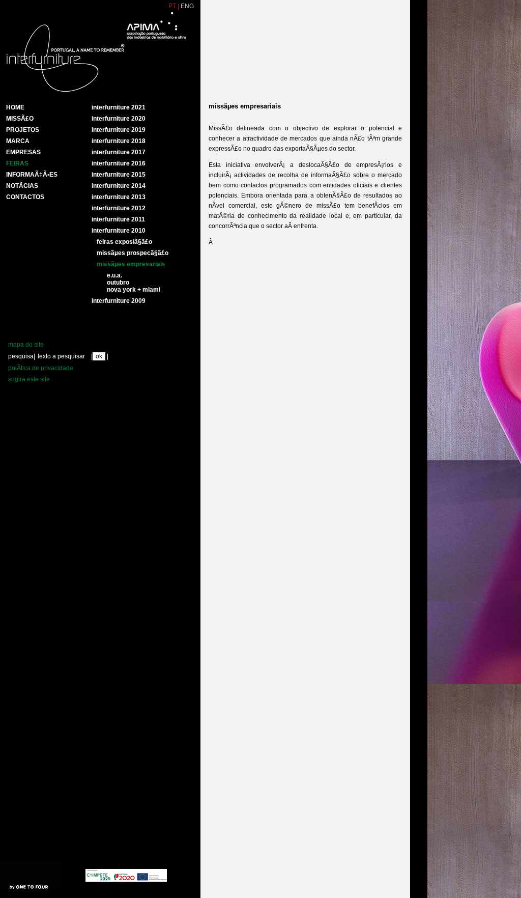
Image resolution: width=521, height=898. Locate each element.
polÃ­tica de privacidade (40, 368)
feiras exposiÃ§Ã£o (124, 241)
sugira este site (29, 379)
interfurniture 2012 (119, 208)
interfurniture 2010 (119, 230)
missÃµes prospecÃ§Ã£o (132, 253)
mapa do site (26, 344)
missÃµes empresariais (131, 264)
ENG (187, 6)
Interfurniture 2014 (119, 185)
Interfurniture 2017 (119, 152)
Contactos (25, 197)
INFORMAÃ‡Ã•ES (31, 174)
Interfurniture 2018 (119, 141)
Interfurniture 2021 (119, 107)
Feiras (17, 163)
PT (172, 6)
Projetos (22, 129)
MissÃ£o (20, 118)
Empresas (23, 152)
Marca (18, 141)
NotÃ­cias (22, 185)
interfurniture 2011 (118, 219)
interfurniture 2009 (119, 300)
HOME (15, 107)
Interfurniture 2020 (119, 118)
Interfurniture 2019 (119, 129)
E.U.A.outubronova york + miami (133, 282)
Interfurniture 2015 (119, 174)
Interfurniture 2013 (119, 197)
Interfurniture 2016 (119, 163)
